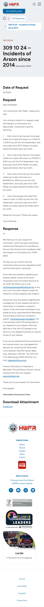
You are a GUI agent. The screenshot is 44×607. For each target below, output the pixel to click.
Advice (22, 448)
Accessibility (22, 586)
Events (22, 457)
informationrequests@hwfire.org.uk (18, 287)
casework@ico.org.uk (17, 360)
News (22, 454)
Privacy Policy (22, 600)
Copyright (22, 593)
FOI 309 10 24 (8, 406)
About (22, 444)
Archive (22, 579)
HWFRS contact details (22, 483)
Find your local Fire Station (22, 480)
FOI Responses (18, 18)
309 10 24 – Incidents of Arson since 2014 (21, 26)
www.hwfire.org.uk (11, 376)
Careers (22, 451)
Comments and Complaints (22, 319)
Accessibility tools (14, 11)
